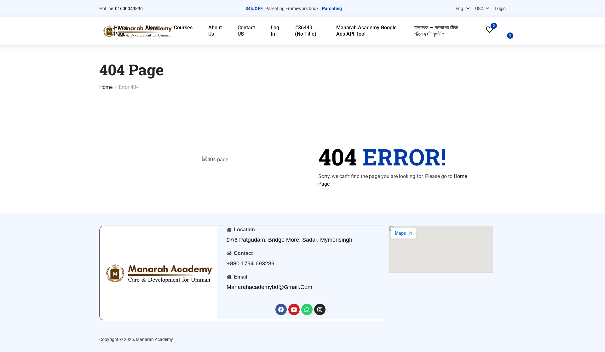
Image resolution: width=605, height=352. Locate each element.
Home (105, 87)
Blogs (152, 28)
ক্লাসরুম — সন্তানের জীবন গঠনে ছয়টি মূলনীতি (436, 31)
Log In (275, 31)
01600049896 (129, 8)
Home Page (121, 31)
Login (500, 8)
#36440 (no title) (305, 31)
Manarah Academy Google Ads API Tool (366, 31)
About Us (215, 31)
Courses (183, 28)
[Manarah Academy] (158, 272)
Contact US (246, 31)
